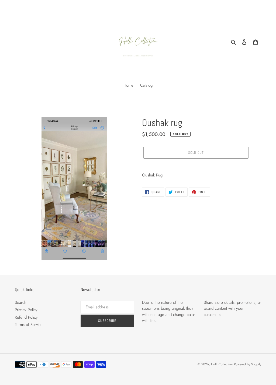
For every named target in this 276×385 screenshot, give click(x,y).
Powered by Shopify (247, 364)
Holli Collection (222, 364)
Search (20, 302)
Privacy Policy (26, 310)
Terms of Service (29, 325)
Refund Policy (26, 317)
